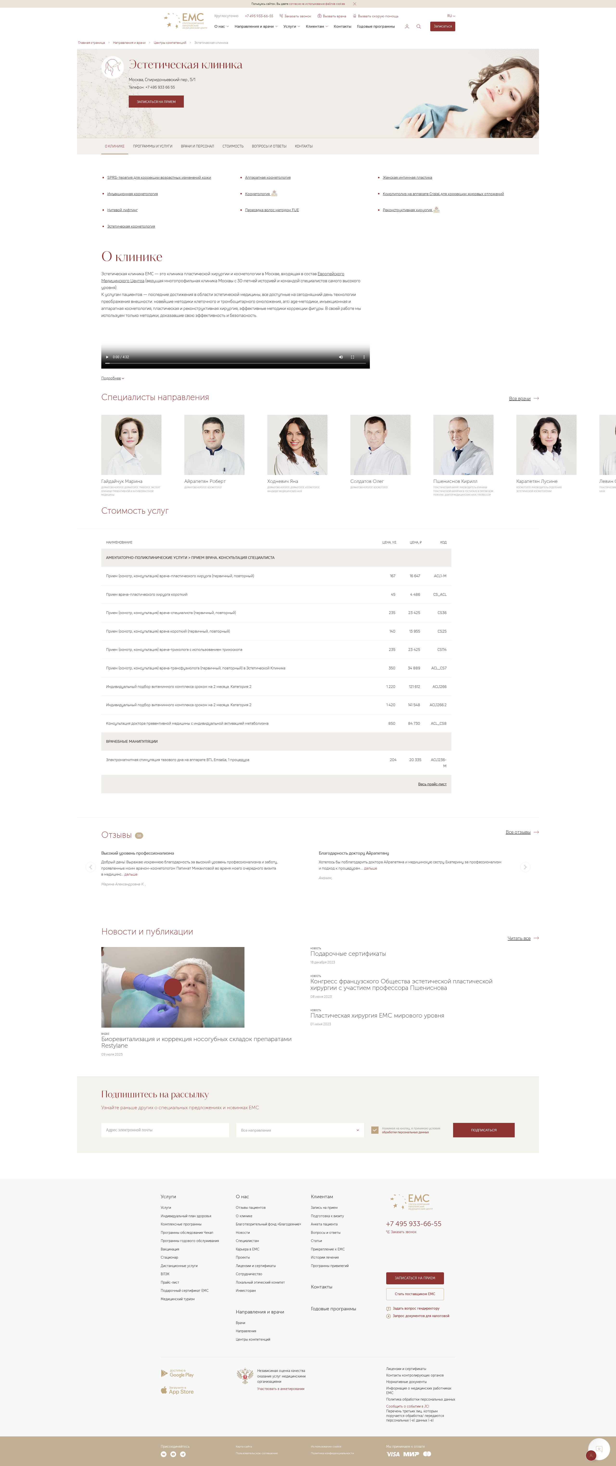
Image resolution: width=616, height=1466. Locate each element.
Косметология (258, 193)
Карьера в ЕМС (247, 1249)
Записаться (443, 26)
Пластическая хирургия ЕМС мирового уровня (377, 1015)
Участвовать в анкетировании (280, 1389)
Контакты (342, 26)
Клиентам (315, 26)
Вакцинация (170, 1249)
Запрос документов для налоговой (421, 1316)
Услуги (289, 26)
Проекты (243, 1257)
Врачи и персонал (197, 146)
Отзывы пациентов (251, 1208)
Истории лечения (325, 1257)
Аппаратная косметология (268, 177)
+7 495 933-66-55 (259, 16)
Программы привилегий (330, 1266)
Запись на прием (324, 1208)
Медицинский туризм (178, 1299)
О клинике (244, 1216)
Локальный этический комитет (260, 1282)
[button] (354, 4)
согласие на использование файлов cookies (317, 4)
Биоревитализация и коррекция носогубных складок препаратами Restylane (196, 1042)
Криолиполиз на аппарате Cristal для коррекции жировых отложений (443, 193)
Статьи (316, 1241)
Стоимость (233, 146)
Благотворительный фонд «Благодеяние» (268, 1224)
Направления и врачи (254, 26)
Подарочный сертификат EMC (185, 1291)
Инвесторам (246, 1291)
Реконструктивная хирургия (408, 210)
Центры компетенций (253, 1340)
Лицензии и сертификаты (256, 1266)
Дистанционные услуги (179, 1266)
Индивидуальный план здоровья (186, 1216)
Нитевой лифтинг (122, 210)
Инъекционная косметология (132, 193)
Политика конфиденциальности (332, 1453)
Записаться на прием (156, 101)
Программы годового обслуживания (190, 1241)
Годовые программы (376, 26)
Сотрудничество (249, 1274)
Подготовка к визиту (327, 1216)
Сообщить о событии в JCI (407, 1406)
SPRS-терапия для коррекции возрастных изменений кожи (159, 177)
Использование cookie (326, 1446)
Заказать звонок (297, 16)
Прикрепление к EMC (328, 1249)
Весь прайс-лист (432, 784)
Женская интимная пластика (407, 177)
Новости (243, 1233)
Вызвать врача (332, 16)
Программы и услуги (153, 146)
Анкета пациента (324, 1224)
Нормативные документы (406, 1382)
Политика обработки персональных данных (420, 1399)
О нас (219, 26)
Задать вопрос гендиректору (416, 1308)
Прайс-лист (170, 1282)
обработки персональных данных (405, 1132)
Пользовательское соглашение (257, 1453)
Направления (246, 1331)
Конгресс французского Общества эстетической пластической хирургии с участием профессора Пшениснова (401, 984)
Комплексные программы (181, 1224)
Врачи (240, 1323)
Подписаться (484, 1130)
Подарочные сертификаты (348, 953)
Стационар (169, 1257)
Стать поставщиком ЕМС (415, 1294)
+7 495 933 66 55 (160, 87)
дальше (130, 874)
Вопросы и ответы (269, 146)
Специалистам (247, 1241)
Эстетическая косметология (131, 226)
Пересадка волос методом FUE (272, 210)
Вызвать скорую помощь (378, 16)
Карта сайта (244, 1446)
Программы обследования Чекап (187, 1233)
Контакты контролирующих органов (415, 1375)
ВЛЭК (165, 1274)
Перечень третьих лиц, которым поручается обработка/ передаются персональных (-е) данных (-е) (415, 1415)
